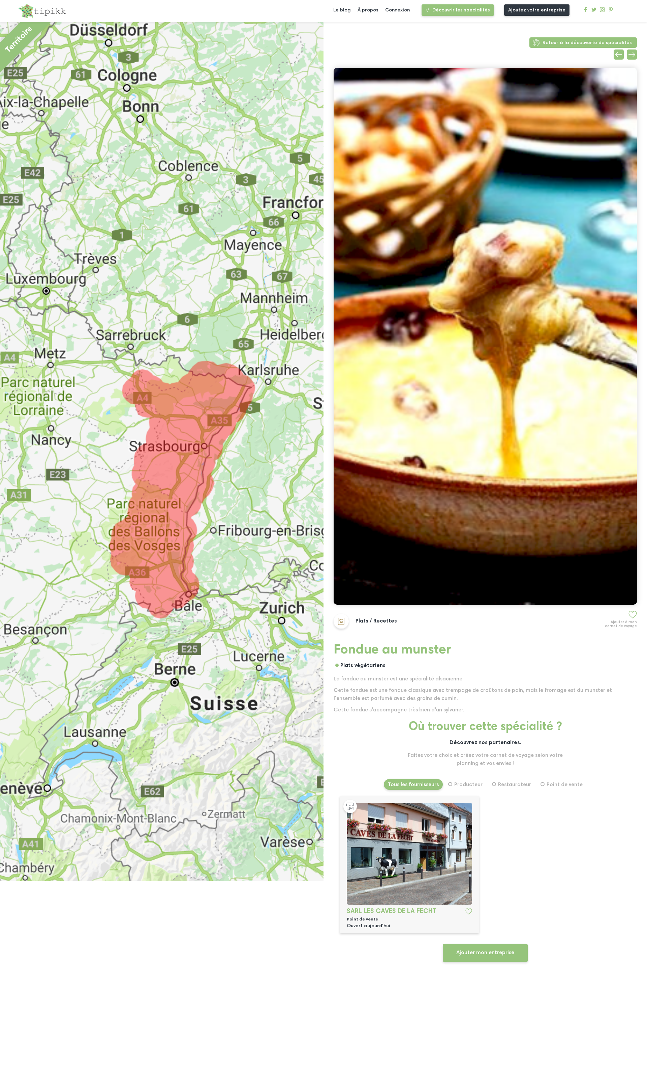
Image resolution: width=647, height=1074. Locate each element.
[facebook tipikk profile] (585, 11)
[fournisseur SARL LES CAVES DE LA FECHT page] (409, 854)
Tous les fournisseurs (413, 784)
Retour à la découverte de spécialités (587, 42)
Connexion (397, 10)
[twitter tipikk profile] (593, 11)
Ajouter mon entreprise (485, 952)
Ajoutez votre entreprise (536, 10)
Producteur (468, 784)
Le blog (342, 10)
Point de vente (565, 784)
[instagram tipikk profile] (602, 11)
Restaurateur (514, 784)
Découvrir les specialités (461, 10)
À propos (368, 10)
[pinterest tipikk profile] (610, 11)
